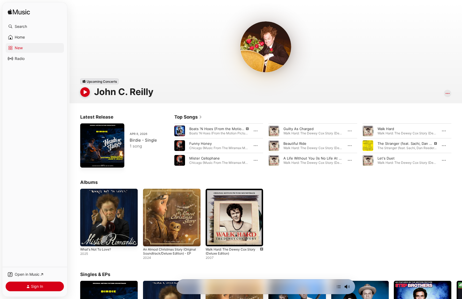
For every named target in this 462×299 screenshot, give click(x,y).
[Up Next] (339, 286)
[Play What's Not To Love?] (87, 240)
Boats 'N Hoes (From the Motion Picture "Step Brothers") (237, 129)
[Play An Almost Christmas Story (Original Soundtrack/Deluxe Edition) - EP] (150, 240)
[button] (35, 26)
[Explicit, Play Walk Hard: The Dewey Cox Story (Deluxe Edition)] (212, 240)
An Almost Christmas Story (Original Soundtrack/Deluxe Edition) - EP (166, 195)
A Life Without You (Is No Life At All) (313, 158)
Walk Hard (386, 129)
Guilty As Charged (298, 129)
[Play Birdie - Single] (87, 161)
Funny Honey (200, 143)
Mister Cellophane (204, 158)
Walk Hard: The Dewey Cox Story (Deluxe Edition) (233, 193)
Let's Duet (386, 158)
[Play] (85, 92)
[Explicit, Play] (179, 131)
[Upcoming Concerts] (99, 81)
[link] (188, 117)
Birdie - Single (143, 140)
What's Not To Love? (97, 191)
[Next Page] (456, 146)
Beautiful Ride (294, 143)
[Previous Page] (169, 146)
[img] (19, 12)
